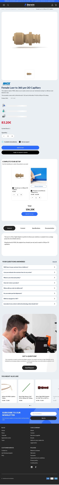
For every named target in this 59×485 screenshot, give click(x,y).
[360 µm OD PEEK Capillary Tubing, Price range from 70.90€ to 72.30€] (8, 387)
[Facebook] (36, 467)
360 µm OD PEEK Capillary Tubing (8, 397)
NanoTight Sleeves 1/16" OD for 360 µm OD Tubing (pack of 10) (25, 397)
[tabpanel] (20, 183)
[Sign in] (52, 5)
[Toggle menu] (4, 5)
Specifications (36, 228)
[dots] (29, 405)
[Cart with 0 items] (56, 4)
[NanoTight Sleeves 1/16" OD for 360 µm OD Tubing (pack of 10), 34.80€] (26, 387)
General (9, 228)
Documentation (49, 228)
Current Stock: (6, 128)
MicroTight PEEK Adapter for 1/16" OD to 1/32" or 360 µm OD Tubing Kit (42, 397)
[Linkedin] (31, 467)
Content (22, 228)
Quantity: (4, 132)
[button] (14, 194)
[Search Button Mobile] (8, 5)
